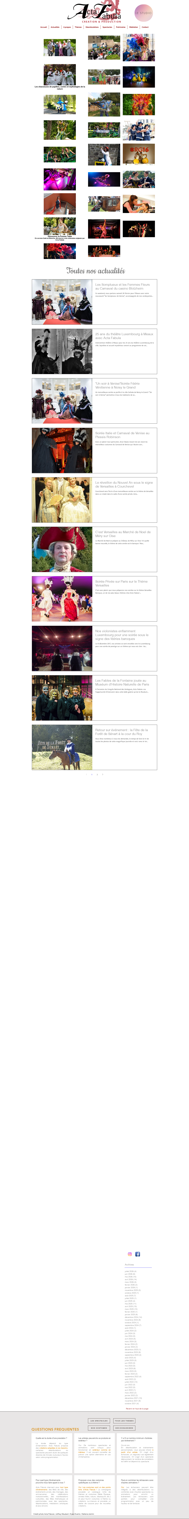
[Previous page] (86, 774)
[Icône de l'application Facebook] (137, 1254)
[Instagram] (129, 1254)
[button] (67, 27)
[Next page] (102, 774)
